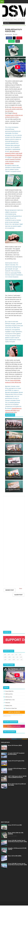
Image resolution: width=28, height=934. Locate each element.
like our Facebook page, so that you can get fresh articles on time (14, 115)
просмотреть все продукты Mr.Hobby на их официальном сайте (13, 410)
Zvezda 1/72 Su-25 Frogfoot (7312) (16, 760)
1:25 (18, 659)
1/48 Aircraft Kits (9, 694)
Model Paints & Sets (10, 699)
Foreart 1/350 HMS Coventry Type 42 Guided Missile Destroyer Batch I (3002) (17, 864)
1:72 (12, 654)
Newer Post (9, 590)
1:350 (9, 659)
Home (20, 588)
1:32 (16, 654)
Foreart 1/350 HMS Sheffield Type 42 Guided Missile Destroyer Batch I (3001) (17, 841)
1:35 (5, 654)
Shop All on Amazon (14, 712)
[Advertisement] (14, 615)
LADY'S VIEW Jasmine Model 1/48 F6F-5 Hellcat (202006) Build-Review (17, 777)
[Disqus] (14, 520)
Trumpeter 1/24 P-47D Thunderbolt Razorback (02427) (16, 754)
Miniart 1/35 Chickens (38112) (15, 745)
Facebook (9, 37)
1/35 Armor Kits (8, 697)
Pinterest (19, 37)
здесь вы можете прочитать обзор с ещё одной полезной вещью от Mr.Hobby (13, 153)
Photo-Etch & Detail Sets (11, 708)
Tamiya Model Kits (9, 691)
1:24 (20, 654)
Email (17, 41)
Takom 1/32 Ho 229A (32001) (14, 855)
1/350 (14, 659)
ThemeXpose (16, 903)
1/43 (21, 659)
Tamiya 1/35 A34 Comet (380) (15, 825)
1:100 (5, 659)
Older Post (18, 594)
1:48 (9, 654)
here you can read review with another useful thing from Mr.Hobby (14, 109)
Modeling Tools (8, 705)
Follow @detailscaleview (14, 726)
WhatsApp (11, 41)
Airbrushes (7, 702)
